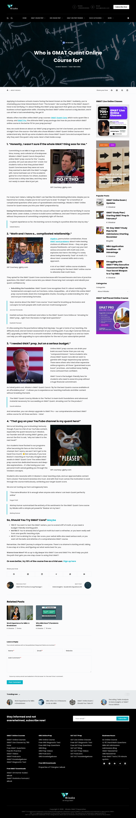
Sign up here (69, 561)
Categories (100, 287)
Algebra (53, 239)
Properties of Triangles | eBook (52, 767)
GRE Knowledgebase (48, 756)
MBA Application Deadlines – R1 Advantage (115, 249)
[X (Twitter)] (117, 90)
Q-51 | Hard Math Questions (114, 742)
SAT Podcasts (76, 754)
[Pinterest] (122, 90)
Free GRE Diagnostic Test (49, 742)
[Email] (84, 574)
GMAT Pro (22, 120)
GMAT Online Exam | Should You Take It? (85, 702)
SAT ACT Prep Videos (79, 751)
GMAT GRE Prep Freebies (75, 18)
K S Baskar (110, 207)
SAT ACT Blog (76, 748)
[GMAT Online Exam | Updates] (100, 202)
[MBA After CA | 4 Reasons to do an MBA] (41, 702)
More (110, 18)
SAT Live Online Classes (80, 740)
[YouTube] (109, 763)
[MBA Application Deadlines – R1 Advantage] (100, 248)
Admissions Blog (109, 748)
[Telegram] (56, 574)
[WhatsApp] (70, 574)
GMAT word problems (59, 241)
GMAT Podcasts (14, 756)
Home (24, 18)
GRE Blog (42, 748)
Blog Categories (95, 18)
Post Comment (15, 682)
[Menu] (8, 18)
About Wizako (62, 67)
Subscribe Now (121, 7)
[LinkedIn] (127, 90)
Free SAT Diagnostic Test (81, 742)
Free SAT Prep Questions (81, 745)
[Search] (11, 18)
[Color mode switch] (128, 18)
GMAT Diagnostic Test (16, 762)
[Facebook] (112, 90)
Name (11, 651)
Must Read (104, 145)
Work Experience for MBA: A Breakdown (25, 702)
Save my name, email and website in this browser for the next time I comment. (36, 676)
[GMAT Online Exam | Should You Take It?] (72, 702)
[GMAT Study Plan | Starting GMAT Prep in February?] (100, 215)
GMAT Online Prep (37, 18)
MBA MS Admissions (111, 745)
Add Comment (14, 658)
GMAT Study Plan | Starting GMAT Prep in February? (117, 215)
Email (40, 651)
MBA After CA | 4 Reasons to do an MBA (56, 702)
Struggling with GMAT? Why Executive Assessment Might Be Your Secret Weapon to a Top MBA (117, 267)
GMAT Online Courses (16, 740)
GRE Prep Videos (46, 751)
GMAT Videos (12, 754)
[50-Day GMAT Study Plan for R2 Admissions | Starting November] (100, 230)
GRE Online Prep (55, 18)
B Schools (104, 170)
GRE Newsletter (109, 754)
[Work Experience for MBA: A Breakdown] (20, 612)
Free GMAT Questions (16, 748)
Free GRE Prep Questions (49, 745)
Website (69, 651)
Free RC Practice (14, 751)
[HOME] (7, 90)
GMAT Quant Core (59, 118)
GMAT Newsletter (110, 751)
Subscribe (122, 718)
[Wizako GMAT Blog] (12, 6)
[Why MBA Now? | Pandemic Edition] (49, 612)
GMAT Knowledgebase (17, 759)
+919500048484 (83, 8)
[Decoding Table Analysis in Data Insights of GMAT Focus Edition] (104, 702)
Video (112, 145)
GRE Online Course (47, 740)
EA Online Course (109, 740)
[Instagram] (104, 763)
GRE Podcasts (45, 754)
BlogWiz (109, 241)
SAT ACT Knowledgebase (81, 756)
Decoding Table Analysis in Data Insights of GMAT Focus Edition (119, 702)
